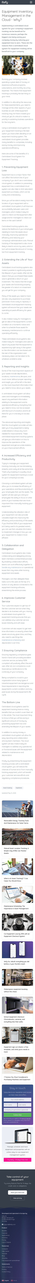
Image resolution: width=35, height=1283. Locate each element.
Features (4, 1233)
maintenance (15, 376)
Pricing (4, 1240)
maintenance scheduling (11, 640)
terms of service (26, 1118)
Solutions (4, 1237)
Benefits (4, 1231)
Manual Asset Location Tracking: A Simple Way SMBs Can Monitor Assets (16, 850)
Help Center (5, 1251)
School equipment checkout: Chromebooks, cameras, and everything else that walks (14, 1019)
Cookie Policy (6, 1272)
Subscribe (18, 1115)
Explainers (19, 788)
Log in (4, 1242)
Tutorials (4, 1253)
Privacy (4, 1269)
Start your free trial (17, 1192)
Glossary (4, 1258)
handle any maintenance (11, 567)
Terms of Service (7, 1267)
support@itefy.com (9, 1224)
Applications (6, 1235)
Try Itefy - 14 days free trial (17, 1160)
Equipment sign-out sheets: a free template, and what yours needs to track (16, 1049)
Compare (5, 1249)
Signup (9, 1242)
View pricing (17, 1198)
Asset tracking (7, 788)
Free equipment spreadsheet (11, 1260)
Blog (3, 1256)
